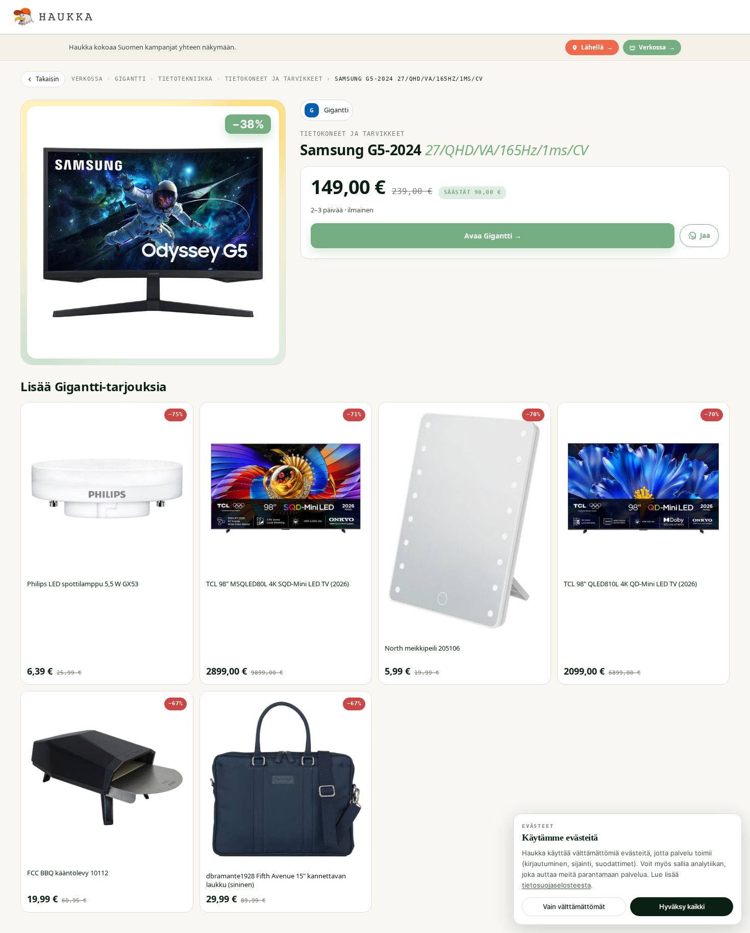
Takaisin (47, 79)
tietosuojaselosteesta (556, 885)
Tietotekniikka (185, 79)
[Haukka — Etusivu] (52, 17)
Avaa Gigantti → (492, 236)
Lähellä (597, 47)
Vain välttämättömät (574, 906)
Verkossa (657, 47)
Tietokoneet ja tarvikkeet (274, 79)
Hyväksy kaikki (682, 906)
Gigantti (130, 79)
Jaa (705, 235)
